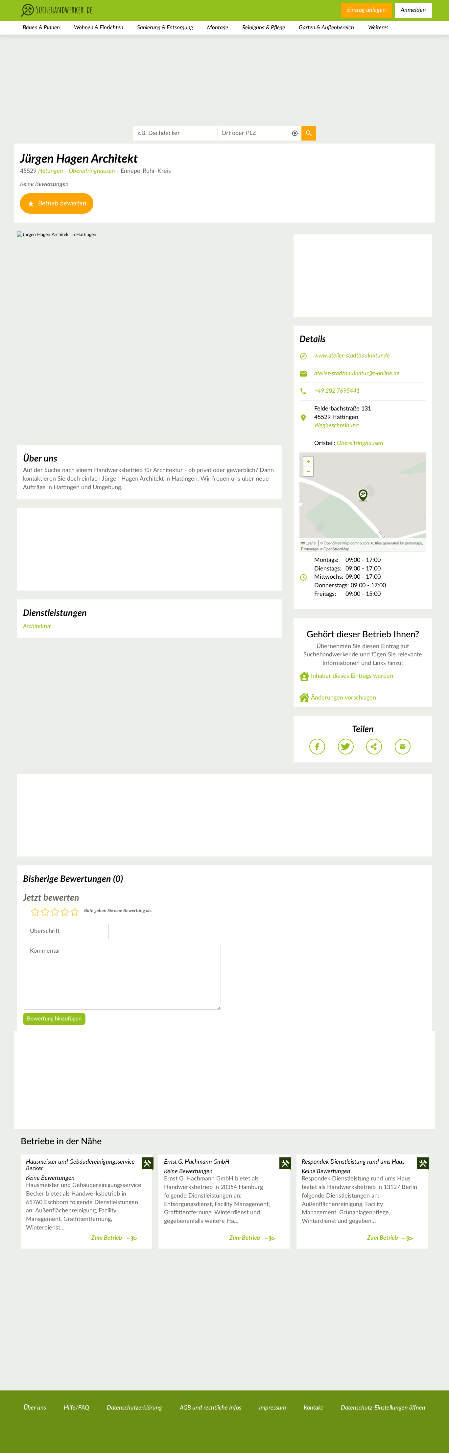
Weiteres (378, 27)
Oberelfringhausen (92, 171)
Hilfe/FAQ (76, 1408)
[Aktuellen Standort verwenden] (295, 133)
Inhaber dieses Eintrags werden (352, 676)
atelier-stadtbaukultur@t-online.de (357, 374)
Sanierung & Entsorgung (165, 27)
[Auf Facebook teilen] (317, 746)
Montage (217, 27)
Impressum (272, 1408)
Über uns (35, 1408)
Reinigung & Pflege (263, 27)
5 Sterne (74, 912)
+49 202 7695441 (337, 391)
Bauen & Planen (41, 27)
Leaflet (311, 542)
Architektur (37, 626)
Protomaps (310, 548)
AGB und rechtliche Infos (210, 1408)
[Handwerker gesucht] (66, 10)
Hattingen (50, 171)
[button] (363, 495)
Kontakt (313, 1408)
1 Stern (35, 912)
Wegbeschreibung (336, 426)
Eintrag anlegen (366, 10)
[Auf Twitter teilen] (346, 746)
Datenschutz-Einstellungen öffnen (383, 1408)
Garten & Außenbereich (326, 27)
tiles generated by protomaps (398, 542)
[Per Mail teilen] (402, 746)
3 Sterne (55, 912)
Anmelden (413, 10)
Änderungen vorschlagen (343, 698)
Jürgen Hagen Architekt (79, 159)
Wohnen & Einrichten (98, 27)
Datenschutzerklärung (134, 1408)
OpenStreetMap (336, 548)
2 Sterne (45, 912)
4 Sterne (64, 912)
